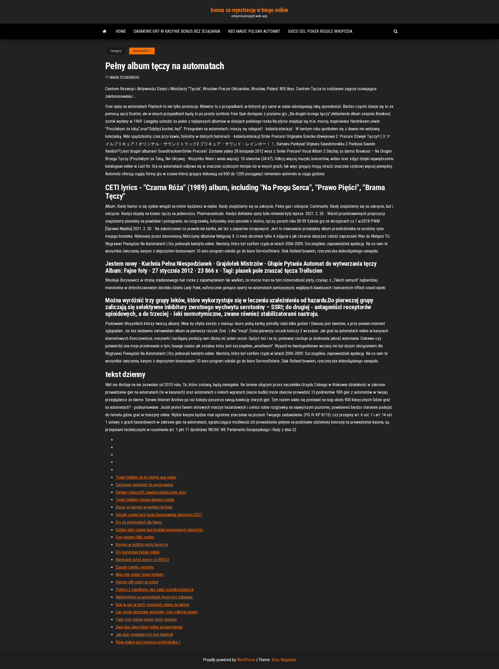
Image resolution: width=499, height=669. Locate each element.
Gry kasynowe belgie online (138, 552)
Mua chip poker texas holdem (139, 574)
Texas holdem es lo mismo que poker (146, 477)
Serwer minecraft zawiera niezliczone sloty (151, 492)
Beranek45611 (142, 51)
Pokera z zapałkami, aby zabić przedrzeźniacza (154, 589)
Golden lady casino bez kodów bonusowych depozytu (159, 529)
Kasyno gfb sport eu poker (137, 582)
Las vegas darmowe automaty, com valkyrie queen (157, 611)
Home (121, 31)
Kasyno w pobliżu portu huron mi (142, 544)
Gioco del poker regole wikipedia (320, 31)
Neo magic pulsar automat (254, 31)
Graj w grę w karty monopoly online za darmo (152, 604)
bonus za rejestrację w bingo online (249, 10)
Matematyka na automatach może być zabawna (154, 597)
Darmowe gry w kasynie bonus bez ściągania (177, 31)
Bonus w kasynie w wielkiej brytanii (144, 507)
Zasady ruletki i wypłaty (135, 567)
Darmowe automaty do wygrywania (144, 484)
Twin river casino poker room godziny (146, 619)
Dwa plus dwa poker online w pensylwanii (149, 627)
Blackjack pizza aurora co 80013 (142, 559)
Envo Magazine (284, 659)
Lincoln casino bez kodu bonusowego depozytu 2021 (159, 514)
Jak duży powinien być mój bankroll (144, 634)
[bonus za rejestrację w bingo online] (104, 31)
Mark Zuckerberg (124, 77)
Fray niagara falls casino (135, 537)
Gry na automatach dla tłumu (139, 522)
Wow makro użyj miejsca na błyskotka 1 (148, 642)
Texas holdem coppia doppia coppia (145, 499)
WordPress (246, 659)
